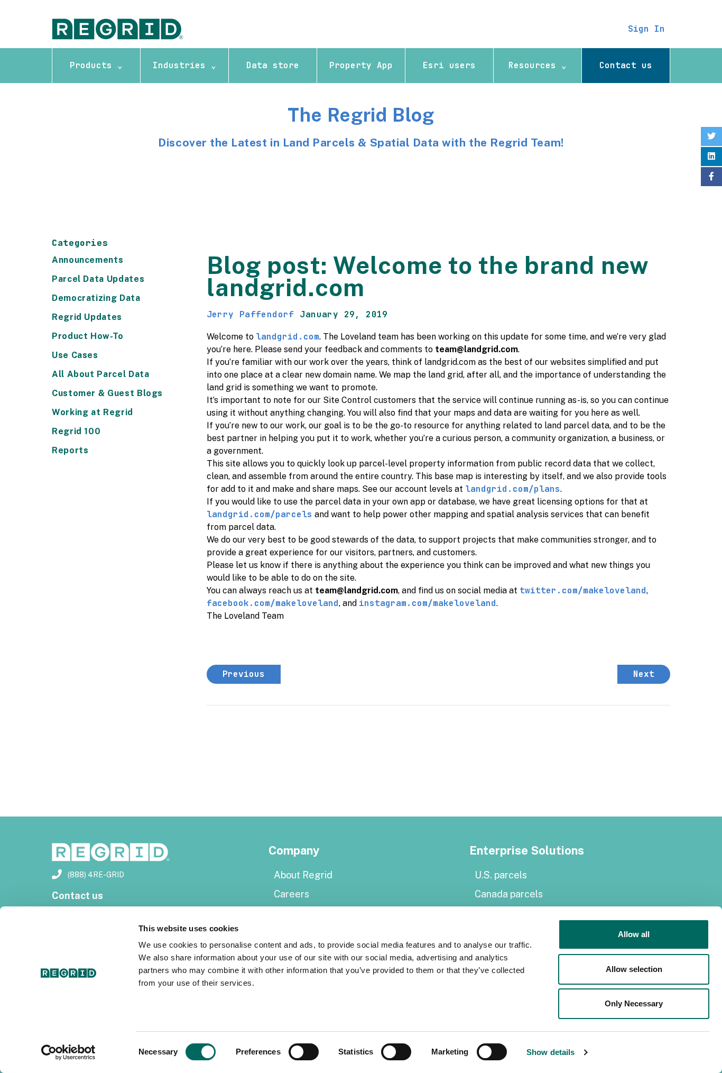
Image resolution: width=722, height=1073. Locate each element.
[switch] (304, 1051)
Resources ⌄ (537, 65)
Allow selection (634, 969)
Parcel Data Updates (98, 279)
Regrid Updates (87, 317)
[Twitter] (711, 136)
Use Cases (75, 355)
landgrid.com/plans (512, 488)
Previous (244, 674)
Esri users (449, 65)
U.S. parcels (501, 875)
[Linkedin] (711, 156)
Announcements (87, 260)
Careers (291, 894)
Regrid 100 (76, 431)
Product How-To (88, 336)
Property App (361, 65)
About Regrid (303, 875)
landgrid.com (287, 336)
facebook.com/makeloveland (273, 603)
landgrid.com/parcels (259, 514)
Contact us (625, 65)
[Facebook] (711, 176)
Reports (70, 450)
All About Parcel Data (100, 374)
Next (643, 674)
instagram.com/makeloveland (427, 603)
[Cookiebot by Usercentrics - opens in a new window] (68, 1052)
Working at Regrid (92, 412)
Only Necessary (634, 1003)
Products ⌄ (96, 65)
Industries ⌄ (184, 65)
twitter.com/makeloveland (583, 590)
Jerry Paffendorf (250, 314)
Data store (272, 65)
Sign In (646, 28)
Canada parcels (509, 894)
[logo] (118, 28)
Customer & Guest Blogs (107, 393)
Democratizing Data (96, 298)
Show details (550, 1052)
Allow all (634, 934)
